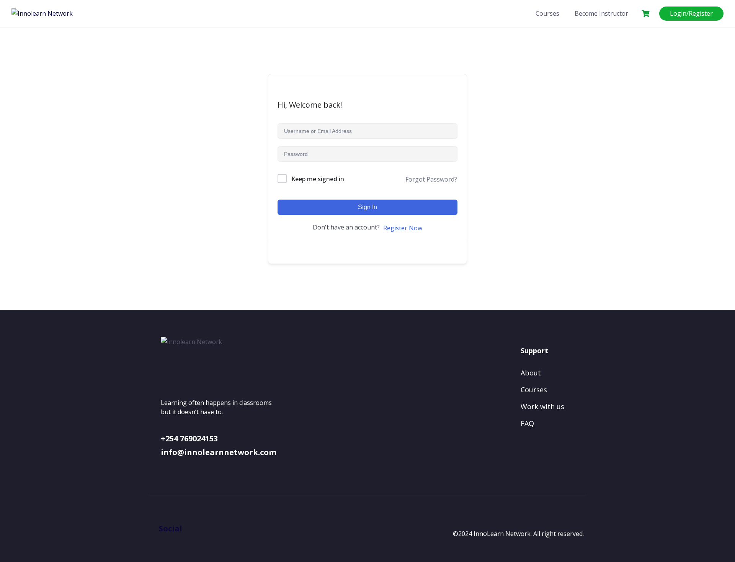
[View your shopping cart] (647, 13)
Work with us (542, 406)
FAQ (527, 423)
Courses (547, 13)
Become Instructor (601, 13)
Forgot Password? (431, 179)
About (531, 372)
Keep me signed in (317, 179)
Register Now (402, 228)
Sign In (367, 207)
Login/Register (691, 13)
